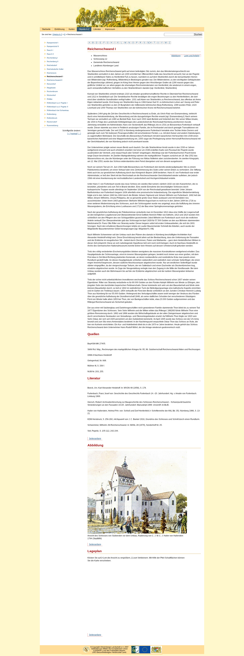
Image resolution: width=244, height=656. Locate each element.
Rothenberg (49, 113)
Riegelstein (49, 87)
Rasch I (47, 49)
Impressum (109, 28)
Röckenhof (49, 94)
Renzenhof (49, 83)
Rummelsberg (50, 125)
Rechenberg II (50, 61)
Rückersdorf (49, 121)
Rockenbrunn (50, 91)
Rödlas (47, 98)
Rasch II (48, 53)
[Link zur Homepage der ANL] (122, 653)
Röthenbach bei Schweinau (55, 110)
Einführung (59, 28)
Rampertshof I (50, 42)
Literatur (96, 28)
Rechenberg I (50, 57)
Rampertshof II (50, 46)
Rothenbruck (49, 117)
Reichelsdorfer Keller (53, 68)
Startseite (45, 28)
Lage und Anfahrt (191, 56)
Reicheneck (49, 72)
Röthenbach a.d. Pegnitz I (55, 102)
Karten (71, 28)
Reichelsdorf (49, 64)
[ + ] (68, 133)
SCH (149, 43)
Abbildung (176, 56)
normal (74, 133)
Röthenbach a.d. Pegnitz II (55, 106)
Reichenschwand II (52, 79)
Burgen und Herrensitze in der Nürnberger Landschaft (122, 15)
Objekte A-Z (83, 28)
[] (79, 133)
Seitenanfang (95, 438)
